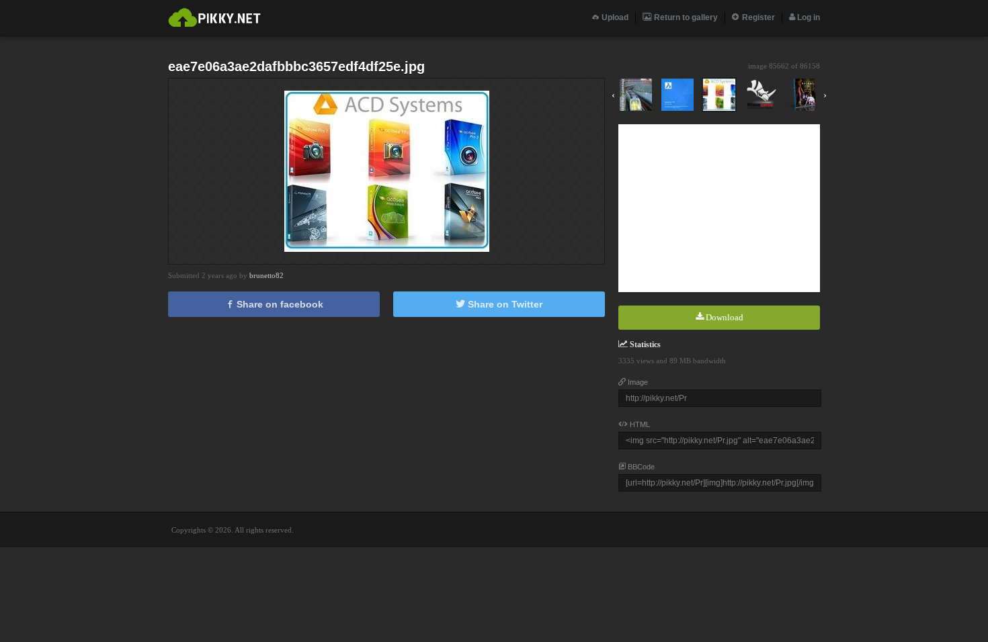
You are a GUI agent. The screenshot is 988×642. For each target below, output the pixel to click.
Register (757, 17)
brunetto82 (266, 275)
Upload (614, 17)
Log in (807, 17)
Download (723, 317)
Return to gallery (685, 17)
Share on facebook (278, 304)
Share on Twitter (503, 304)
